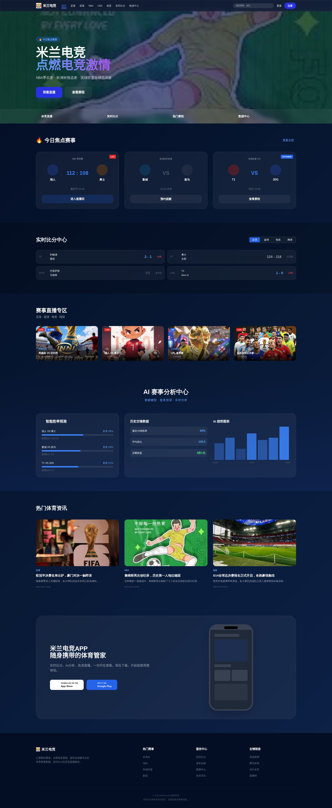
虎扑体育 (254, 769)
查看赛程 (78, 92)
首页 (64, 5)
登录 (279, 5)
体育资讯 (201, 775)
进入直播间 (77, 198)
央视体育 (254, 757)
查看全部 (288, 140)
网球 (290, 239)
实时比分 (120, 5)
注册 (290, 5)
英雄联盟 (148, 769)
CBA (100, 5)
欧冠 (145, 775)
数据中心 (134, 5)
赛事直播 (201, 763)
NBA (91, 5)
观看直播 (49, 92)
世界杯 (146, 757)
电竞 (109, 5)
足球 (73, 5)
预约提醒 (166, 198)
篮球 (82, 5)
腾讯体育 (254, 763)
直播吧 (253, 775)
